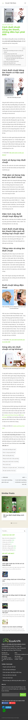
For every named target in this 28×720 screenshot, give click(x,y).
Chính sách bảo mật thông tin (9, 669)
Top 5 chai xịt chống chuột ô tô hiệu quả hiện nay (14, 595)
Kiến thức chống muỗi (7, 548)
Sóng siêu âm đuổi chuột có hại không (10, 461)
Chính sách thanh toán (8, 677)
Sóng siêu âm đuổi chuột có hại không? (12, 64)
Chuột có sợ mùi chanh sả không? (12, 627)
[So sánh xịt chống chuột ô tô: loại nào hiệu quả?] (5, 606)
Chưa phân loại (6, 544)
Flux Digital (17, 717)
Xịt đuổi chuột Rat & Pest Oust (9, 470)
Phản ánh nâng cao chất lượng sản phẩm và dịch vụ (14, 680)
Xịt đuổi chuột (21, 467)
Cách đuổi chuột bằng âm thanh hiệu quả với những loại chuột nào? (15, 59)
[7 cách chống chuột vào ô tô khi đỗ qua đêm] (5, 574)
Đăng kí (23, 694)
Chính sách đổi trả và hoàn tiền (9, 675)
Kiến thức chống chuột (7, 24)
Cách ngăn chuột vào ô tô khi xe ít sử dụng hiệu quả (13, 564)
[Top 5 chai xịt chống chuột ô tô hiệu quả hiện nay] (5, 590)
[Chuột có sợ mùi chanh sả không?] (5, 621)
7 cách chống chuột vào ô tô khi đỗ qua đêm (13, 580)
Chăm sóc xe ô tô (6, 542)
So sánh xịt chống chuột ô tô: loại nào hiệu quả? (13, 611)
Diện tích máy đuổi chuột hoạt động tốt (13, 56)
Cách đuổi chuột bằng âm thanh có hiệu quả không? (13, 51)
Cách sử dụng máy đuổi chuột (10, 53)
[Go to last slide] (4, 509)
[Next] (24, 509)
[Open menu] (25, 3)
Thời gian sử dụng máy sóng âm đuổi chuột (14, 55)
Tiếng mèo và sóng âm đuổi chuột (11, 61)
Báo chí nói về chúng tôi (8, 538)
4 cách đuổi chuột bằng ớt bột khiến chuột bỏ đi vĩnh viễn (20, 481)
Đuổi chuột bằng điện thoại (9, 63)
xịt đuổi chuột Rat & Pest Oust (11, 415)
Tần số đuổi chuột (6, 464)
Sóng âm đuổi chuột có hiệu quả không (11, 458)
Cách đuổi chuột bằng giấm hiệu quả (7, 480)
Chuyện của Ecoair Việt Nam (9, 666)
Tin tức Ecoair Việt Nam (8, 550)
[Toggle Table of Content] (22, 48)
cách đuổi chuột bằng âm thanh (9, 449)
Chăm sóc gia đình (6, 540)
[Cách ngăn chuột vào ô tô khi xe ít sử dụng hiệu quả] (5, 558)
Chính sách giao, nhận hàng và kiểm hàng (12, 672)
